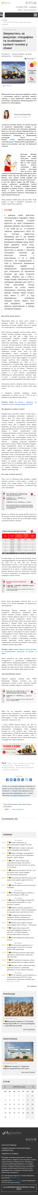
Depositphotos (15, 1178)
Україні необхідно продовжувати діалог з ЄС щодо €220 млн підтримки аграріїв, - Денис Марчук (20, 855)
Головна (4, 20)
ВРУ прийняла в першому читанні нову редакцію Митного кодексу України (21, 961)
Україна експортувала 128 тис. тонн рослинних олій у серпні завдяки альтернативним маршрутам (21, 872)
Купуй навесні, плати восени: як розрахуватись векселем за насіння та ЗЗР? (19, 651)
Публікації (18, 56)
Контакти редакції (9, 1145)
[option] (19, 73)
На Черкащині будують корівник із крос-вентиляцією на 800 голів (20, 894)
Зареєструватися (30, 10)
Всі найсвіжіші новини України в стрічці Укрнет (19, 1188)
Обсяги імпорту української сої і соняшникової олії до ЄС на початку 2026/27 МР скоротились (20, 947)
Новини (7, 835)
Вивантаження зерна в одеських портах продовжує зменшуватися (20, 849)
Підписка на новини (10, 1154)
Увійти (20, 10)
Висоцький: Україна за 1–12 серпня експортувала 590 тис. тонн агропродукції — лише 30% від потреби (19, 1023)
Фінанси (6, 54)
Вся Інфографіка (28, 1072)
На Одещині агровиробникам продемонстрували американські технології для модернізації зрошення (20, 917)
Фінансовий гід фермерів (24, 767)
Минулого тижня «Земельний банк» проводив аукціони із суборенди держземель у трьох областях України (21, 968)
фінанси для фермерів (10, 769)
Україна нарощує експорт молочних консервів (21, 886)
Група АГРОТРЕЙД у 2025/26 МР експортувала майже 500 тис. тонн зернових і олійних (20, 902)
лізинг (15, 763)
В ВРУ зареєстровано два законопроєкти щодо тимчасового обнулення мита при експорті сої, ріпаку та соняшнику (21, 864)
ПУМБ (12, 140)
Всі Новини (31, 986)
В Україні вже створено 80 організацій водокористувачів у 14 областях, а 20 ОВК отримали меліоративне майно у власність (18, 931)
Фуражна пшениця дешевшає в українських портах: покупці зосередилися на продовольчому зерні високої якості (21, 910)
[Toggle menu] (35, 15)
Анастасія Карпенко (22, 114)
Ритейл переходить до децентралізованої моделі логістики (19, 843)
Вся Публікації (29, 1029)
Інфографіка (10, 1039)
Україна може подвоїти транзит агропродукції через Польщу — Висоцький (21, 924)
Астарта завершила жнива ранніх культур (20, 939)
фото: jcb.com (7, 86)
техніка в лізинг (8, 765)
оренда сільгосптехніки (26, 763)
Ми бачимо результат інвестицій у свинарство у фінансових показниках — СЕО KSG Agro (20, 955)
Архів (6, 1082)
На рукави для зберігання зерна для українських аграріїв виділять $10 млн (21, 879)
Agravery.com (16, 1180)
